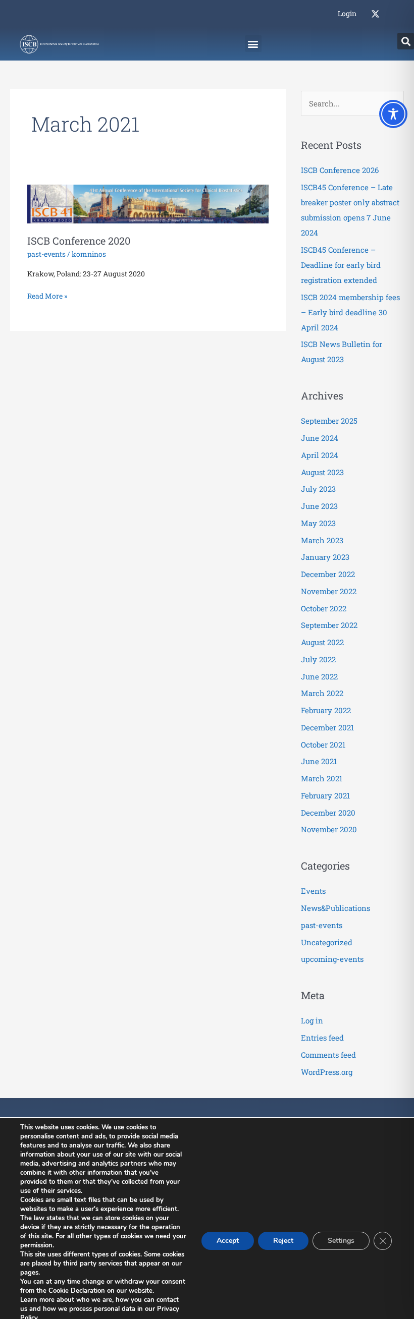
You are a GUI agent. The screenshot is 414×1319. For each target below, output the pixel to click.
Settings (341, 1240)
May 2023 (318, 523)
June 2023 (319, 506)
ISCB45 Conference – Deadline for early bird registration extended (341, 265)
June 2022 (319, 676)
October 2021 (323, 744)
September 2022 (329, 625)
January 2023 (325, 557)
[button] (253, 43)
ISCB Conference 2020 (78, 240)
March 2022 (322, 693)
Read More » (47, 295)
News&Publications (335, 908)
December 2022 (328, 574)
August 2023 (322, 472)
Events (313, 891)
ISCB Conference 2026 (340, 170)
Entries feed (322, 1038)
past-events (46, 254)
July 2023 (318, 489)
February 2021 (325, 795)
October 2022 (323, 608)
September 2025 (329, 421)
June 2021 (319, 761)
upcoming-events (332, 959)
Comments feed (328, 1055)
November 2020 (329, 829)
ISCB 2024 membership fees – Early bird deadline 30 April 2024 (350, 312)
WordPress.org (326, 1072)
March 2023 (322, 540)
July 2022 (318, 659)
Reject (283, 1240)
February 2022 (326, 710)
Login (347, 13)
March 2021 (321, 778)
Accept (228, 1240)
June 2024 (319, 438)
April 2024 (319, 455)
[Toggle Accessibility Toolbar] (393, 114)
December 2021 (327, 727)
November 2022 (328, 591)
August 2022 (322, 642)
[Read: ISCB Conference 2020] (148, 203)
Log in (312, 1020)
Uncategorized (326, 942)
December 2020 (328, 813)
